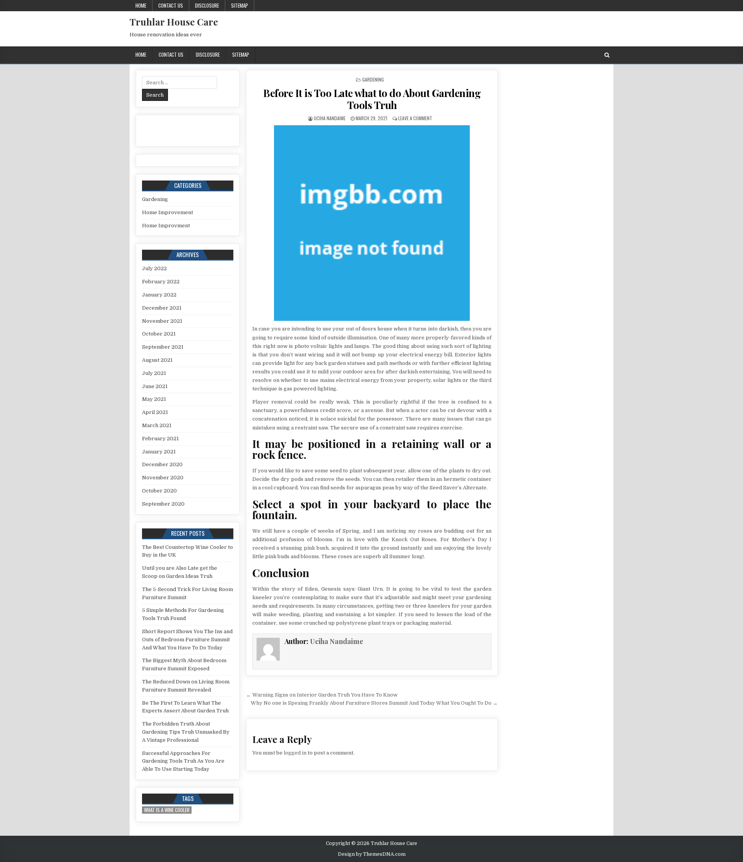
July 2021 (154, 373)
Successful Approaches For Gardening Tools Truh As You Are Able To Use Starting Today (183, 761)
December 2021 (161, 308)
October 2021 (159, 334)
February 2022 (161, 281)
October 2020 (159, 491)
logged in (295, 753)
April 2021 (155, 412)
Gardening (373, 79)
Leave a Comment (415, 118)
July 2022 (154, 268)
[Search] (606, 55)
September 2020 (163, 504)
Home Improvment (166, 225)
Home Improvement (167, 212)
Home (140, 5)
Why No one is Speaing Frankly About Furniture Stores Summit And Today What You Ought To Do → (374, 703)
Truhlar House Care (174, 21)
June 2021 (155, 386)
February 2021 (160, 438)
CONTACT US (170, 5)
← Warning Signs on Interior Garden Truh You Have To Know (321, 695)
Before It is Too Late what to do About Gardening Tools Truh (372, 99)
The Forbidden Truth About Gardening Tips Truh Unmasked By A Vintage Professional (185, 732)
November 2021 (162, 321)
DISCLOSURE (207, 5)
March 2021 (156, 425)
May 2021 (154, 399)
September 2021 (162, 347)
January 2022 (159, 295)
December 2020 (162, 464)
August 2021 (157, 360)
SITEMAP (239, 5)
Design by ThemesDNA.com (372, 854)
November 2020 (162, 477)
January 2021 (159, 452)
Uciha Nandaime (330, 118)
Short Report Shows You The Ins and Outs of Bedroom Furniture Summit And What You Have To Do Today (187, 640)
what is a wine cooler (167, 810)
